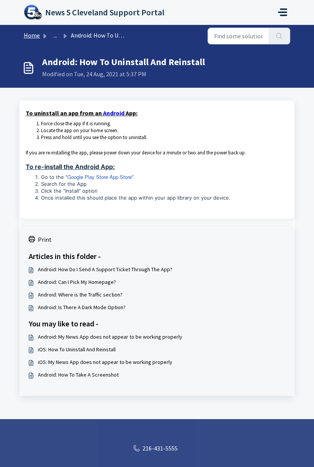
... (55, 35)
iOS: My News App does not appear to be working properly (105, 362)
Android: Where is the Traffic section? (80, 294)
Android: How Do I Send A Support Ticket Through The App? (105, 269)
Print (45, 239)
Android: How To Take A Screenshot (78, 374)
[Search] (279, 36)
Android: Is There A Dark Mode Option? (82, 307)
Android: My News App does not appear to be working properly (110, 336)
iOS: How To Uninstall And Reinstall (77, 349)
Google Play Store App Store (99, 176)
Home (32, 35)
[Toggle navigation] (282, 12)
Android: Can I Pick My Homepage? (77, 282)
